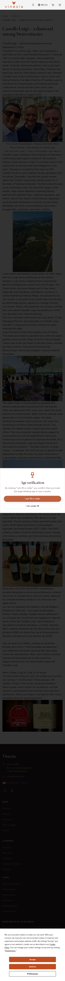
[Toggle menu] (60, 5)
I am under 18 (32, 506)
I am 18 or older (32, 498)
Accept (32, 959)
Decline (32, 966)
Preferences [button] (10, 950)
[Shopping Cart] (53, 5)
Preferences (32, 973)
